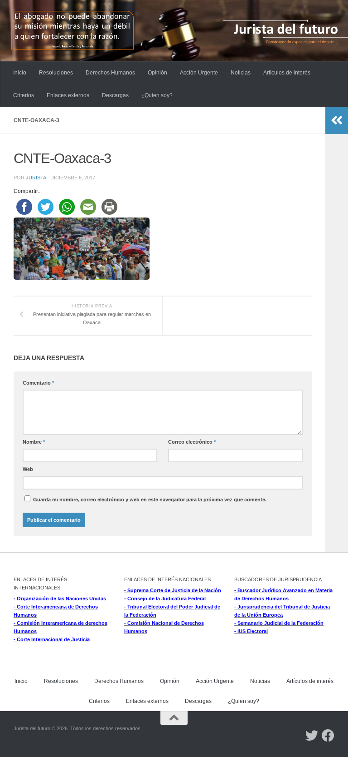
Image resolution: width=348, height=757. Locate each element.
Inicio (19, 72)
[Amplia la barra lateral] (336, 120)
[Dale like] (328, 735)
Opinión (157, 72)
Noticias (241, 72)
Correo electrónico (192, 442)
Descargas (115, 95)
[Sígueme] (311, 735)
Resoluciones (56, 72)
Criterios (23, 95)
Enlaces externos (68, 95)
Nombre (34, 442)
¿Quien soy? (157, 95)
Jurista (36, 177)
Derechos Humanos (110, 72)
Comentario (38, 383)
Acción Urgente (199, 72)
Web (28, 469)
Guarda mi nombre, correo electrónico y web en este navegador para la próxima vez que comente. (149, 499)
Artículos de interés (286, 72)
